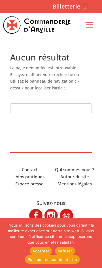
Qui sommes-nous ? (74, 169)
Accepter (41, 251)
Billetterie (66, 6)
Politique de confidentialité (52, 259)
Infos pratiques (29, 176)
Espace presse (29, 184)
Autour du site (74, 176)
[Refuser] (95, 243)
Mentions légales (75, 184)
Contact (29, 169)
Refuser (65, 251)
